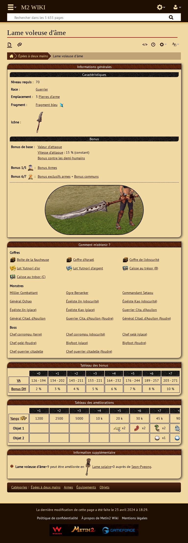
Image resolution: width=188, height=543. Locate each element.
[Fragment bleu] (62, 104)
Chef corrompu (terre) (26, 334)
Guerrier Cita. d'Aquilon (139, 309)
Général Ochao (21, 301)
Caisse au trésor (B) (143, 268)
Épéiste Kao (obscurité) (139, 301)
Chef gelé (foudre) (23, 342)
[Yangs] (23, 418)
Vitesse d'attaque (50, 152)
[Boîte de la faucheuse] (13, 259)
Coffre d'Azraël (83, 259)
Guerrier (42, 89)
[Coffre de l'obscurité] (125, 259)
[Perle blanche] (157, 437)
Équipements (86, 487)
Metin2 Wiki (33, 7)
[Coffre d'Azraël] (69, 259)
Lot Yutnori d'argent (88, 268)
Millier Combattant (24, 292)
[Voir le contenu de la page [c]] (9, 44)
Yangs (14, 418)
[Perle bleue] (177, 437)
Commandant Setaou (137, 292)
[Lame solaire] (88, 466)
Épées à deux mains (33, 56)
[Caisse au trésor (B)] (125, 268)
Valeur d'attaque (50, 146)
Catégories (19, 487)
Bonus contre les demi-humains (61, 158)
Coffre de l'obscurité (144, 259)
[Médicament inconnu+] (117, 428)
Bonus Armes (47, 167)
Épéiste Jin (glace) (23, 309)
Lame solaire (101, 466)
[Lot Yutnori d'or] (13, 268)
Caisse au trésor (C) (31, 276)
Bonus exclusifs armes (54, 176)
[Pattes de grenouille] (157, 428)
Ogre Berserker (77, 292)
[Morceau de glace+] (177, 428)
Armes (68, 487)
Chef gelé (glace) (134, 334)
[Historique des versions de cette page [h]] (153, 44)
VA (19, 380)
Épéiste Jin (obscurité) (82, 301)
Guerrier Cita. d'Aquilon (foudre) (89, 318)
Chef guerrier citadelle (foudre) (89, 351)
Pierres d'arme (49, 96)
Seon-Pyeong (141, 466)
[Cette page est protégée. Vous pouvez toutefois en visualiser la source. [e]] (144, 44)
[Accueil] (10, 56)
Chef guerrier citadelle (26, 351)
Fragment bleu (47, 104)
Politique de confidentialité (57, 518)
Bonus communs (86, 176)
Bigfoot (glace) (77, 342)
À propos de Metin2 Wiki (100, 518)
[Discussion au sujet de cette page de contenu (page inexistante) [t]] (19, 44)
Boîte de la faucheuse (33, 259)
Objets (104, 487)
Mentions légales (134, 518)
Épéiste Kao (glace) (80, 309)
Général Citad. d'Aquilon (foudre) (146, 318)
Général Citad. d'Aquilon (28, 318)
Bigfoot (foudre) (134, 342)
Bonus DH (18, 388)
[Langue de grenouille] (137, 428)
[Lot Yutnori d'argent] (69, 268)
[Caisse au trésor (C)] (13, 276)
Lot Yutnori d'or (28, 268)
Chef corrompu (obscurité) (85, 334)
